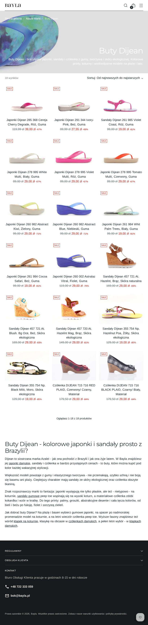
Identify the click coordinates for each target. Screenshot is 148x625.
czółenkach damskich (83, 521)
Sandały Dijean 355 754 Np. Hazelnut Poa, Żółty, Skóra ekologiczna (121, 333)
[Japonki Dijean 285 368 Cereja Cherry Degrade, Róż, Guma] (27, 100)
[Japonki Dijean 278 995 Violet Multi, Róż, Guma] (74, 152)
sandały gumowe (28, 496)
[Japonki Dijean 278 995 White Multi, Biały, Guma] (27, 152)
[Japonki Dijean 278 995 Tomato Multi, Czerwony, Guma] (121, 152)
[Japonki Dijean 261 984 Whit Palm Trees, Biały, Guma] (121, 204)
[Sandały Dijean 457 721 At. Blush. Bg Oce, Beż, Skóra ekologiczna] (27, 309)
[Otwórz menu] (141, 5)
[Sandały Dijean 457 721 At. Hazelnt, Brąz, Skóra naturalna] (121, 256)
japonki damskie (19, 463)
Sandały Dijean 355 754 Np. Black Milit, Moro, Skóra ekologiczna (26, 390)
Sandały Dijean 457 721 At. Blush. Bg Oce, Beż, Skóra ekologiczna (27, 333)
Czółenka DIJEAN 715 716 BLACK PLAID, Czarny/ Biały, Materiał (121, 390)
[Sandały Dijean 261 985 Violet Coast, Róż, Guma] (121, 100)
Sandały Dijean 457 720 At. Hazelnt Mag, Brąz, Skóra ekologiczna (74, 333)
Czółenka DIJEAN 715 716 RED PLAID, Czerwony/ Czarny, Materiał (74, 390)
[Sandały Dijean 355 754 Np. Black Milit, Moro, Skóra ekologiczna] (27, 365)
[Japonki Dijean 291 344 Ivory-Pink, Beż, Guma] (74, 100)
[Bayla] (13, 5)
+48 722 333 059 (22, 586)
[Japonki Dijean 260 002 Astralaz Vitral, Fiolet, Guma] (74, 256)
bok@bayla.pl (20, 595)
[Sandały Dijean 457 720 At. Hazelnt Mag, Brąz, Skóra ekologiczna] (74, 309)
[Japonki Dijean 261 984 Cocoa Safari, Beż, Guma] (27, 256)
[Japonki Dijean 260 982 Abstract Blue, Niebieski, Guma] (74, 204)
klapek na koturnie (26, 521)
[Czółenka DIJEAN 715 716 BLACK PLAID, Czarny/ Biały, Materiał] (121, 365)
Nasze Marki (33, 18)
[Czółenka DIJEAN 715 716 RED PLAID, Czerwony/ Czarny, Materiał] (74, 365)
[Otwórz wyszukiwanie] (125, 5)
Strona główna (13, 18)
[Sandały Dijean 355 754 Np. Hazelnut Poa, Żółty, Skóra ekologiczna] (121, 309)
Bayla (34, 613)
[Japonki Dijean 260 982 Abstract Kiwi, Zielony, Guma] (27, 204)
